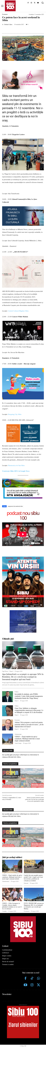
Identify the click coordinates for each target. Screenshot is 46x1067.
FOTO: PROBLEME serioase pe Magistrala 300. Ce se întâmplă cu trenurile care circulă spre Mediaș (34, 906)
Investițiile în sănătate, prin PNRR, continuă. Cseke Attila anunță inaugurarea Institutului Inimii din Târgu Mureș (29, 696)
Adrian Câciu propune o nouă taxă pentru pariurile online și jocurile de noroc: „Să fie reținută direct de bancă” (29, 724)
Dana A (11, 671)
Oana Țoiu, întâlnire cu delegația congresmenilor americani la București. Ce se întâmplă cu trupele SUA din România (29, 710)
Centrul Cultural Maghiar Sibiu (18, 311)
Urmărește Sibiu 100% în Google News (16, 471)
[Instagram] (31, 3)
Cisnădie (4, 911)
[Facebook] (28, 3)
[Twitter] (38, 985)
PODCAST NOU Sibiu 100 (23, 515)
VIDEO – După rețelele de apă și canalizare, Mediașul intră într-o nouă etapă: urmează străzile (27, 739)
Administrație (18, 734)
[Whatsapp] (38, 978)
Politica (16, 692)
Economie (17, 720)
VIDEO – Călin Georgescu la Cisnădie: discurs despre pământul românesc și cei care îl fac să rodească (12, 906)
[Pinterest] (21, 29)
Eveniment (4, 14)
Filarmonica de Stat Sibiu (16, 465)
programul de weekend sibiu (15, 506)
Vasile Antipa (18, 743)
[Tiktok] (32, 978)
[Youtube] (38, 3)
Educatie (26, 883)
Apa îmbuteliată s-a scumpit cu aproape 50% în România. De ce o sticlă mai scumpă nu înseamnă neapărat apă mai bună (22, 676)
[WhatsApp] (26, 29)
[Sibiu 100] (10, 5)
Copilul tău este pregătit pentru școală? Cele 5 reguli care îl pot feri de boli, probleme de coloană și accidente (33, 878)
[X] (34, 3)
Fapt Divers (5, 671)
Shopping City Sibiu (14, 414)
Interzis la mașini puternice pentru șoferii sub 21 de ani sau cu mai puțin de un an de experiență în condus (34, 799)
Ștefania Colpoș (8, 24)
